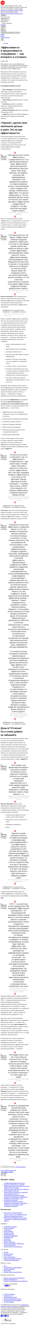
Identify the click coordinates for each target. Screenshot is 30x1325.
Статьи (6, 43)
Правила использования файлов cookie (12, 13)
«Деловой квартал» (20, 1167)
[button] (2, 34)
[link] (3, 30)
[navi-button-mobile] (2, 39)
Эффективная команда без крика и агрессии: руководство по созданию (16, 1186)
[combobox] (8, 1320)
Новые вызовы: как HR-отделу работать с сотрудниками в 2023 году (16, 1193)
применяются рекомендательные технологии (15, 1305)
